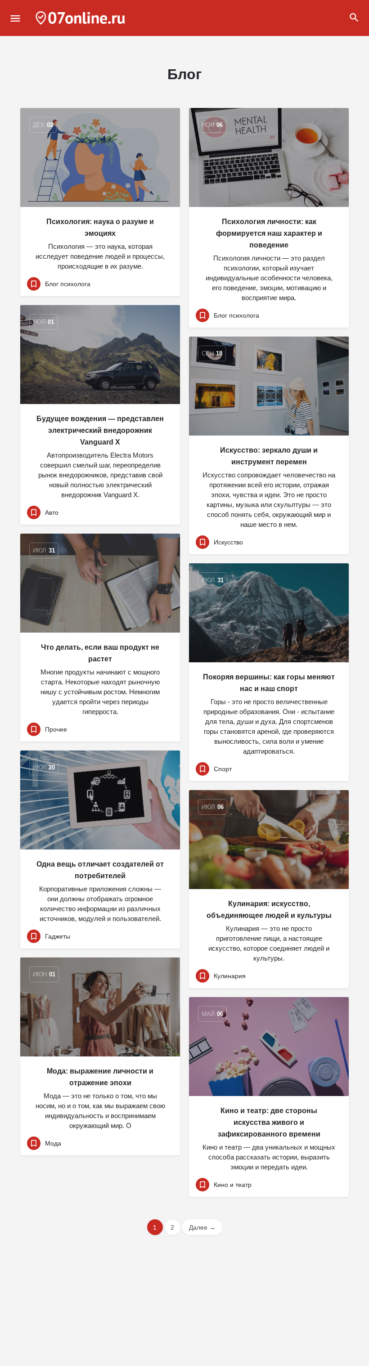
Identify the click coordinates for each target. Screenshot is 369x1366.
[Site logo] (81, 18)
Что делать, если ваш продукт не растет (100, 653)
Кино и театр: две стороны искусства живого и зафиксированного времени (269, 1122)
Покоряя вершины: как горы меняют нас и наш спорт (269, 682)
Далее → (202, 1227)
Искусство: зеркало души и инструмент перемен (269, 456)
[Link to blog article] (100, 157)
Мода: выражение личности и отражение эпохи (100, 1077)
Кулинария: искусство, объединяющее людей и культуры (269, 909)
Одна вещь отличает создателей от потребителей (100, 870)
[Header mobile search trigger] (354, 17)
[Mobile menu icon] (15, 18)
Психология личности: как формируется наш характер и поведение (269, 233)
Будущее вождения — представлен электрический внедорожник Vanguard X (100, 430)
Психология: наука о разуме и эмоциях (100, 227)
